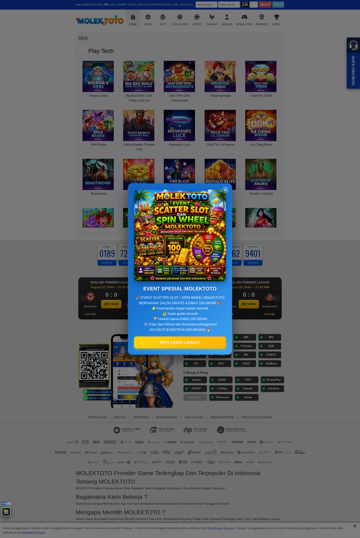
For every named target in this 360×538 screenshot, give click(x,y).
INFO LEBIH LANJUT (180, 342)
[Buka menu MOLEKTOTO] (18, 465)
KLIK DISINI (18, 441)
